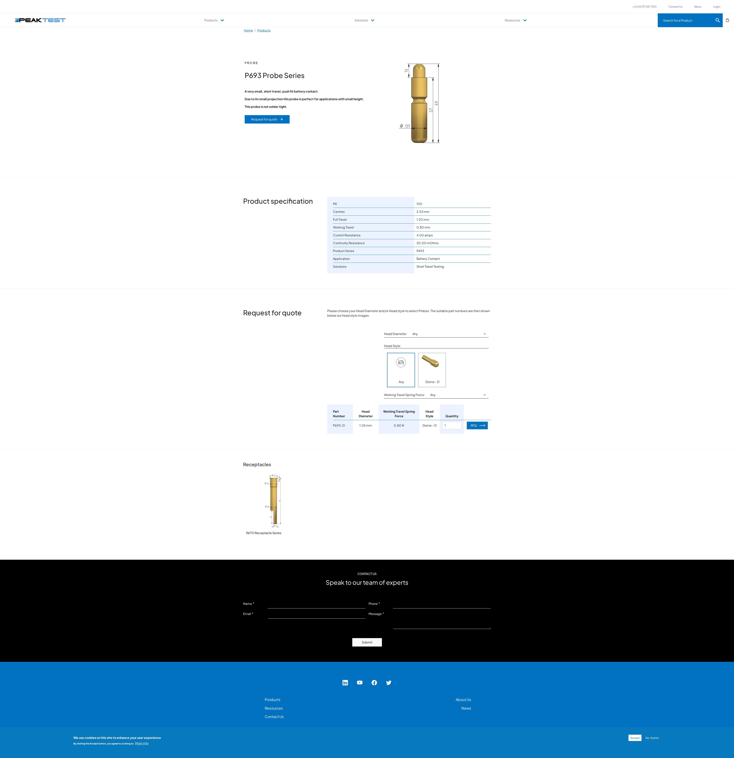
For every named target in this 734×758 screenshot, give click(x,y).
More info (142, 743)
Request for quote (264, 119)
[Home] (42, 20)
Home (248, 30)
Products (211, 20)
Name (247, 604)
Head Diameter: (395, 334)
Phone (373, 604)
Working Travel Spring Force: (404, 395)
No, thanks (652, 737)
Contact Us (675, 6)
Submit (367, 642)
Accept (635, 737)
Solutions (361, 20)
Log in (716, 6)
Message (375, 614)
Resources (512, 20)
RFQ (474, 425)
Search (718, 20)
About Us (463, 699)
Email (247, 614)
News (697, 6)
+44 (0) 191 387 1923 (645, 6)
